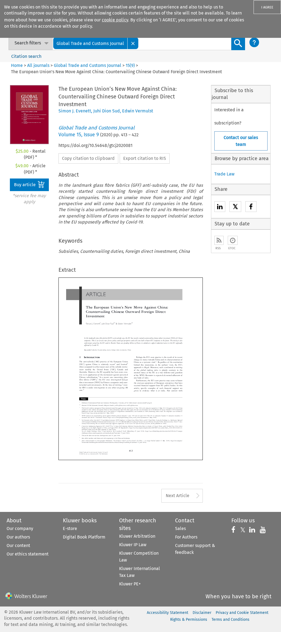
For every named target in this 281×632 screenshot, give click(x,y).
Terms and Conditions (230, 619)
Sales (180, 528)
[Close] (133, 43)
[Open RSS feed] (219, 240)
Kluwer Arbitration (137, 536)
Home (17, 65)
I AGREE (267, 7)
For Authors (186, 537)
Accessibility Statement (167, 612)
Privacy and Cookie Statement (242, 612)
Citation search (26, 56)
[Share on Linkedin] (219, 207)
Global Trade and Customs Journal (87, 65)
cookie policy (115, 19)
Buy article (25, 184)
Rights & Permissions (188, 619)
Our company (20, 528)
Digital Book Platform (84, 537)
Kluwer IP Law (132, 544)
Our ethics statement (28, 554)
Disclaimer (202, 612)
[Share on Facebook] (251, 207)
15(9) (130, 65)
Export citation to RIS (144, 158)
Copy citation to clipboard (88, 158)
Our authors (18, 537)
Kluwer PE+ (130, 583)
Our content (18, 545)
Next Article (177, 495)
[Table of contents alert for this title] (233, 240)
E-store (70, 528)
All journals (38, 65)
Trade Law (224, 174)
